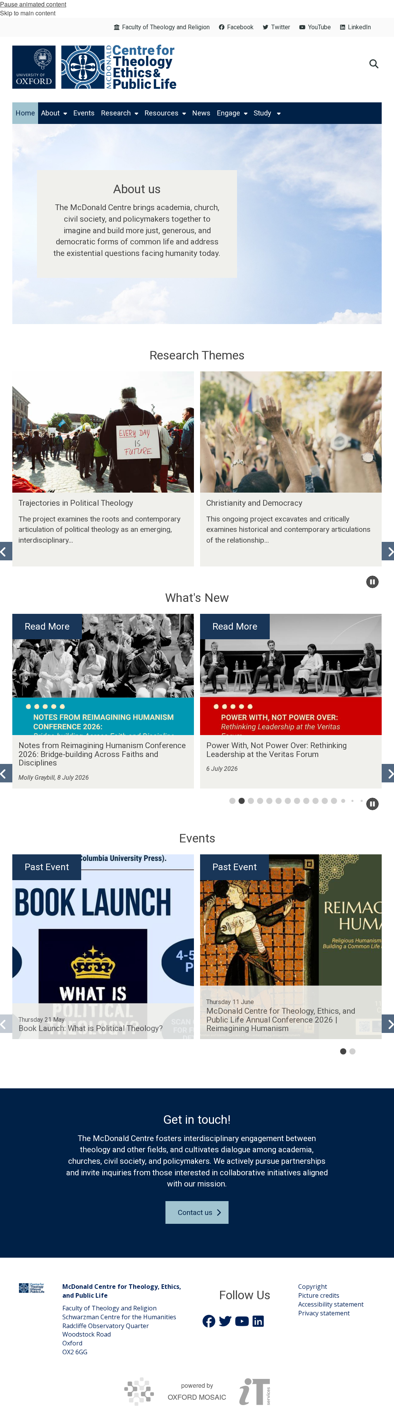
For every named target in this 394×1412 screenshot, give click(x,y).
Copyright (312, 1286)
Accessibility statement (331, 1304)
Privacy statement (324, 1313)
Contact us (195, 1212)
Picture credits (318, 1295)
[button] (374, 63)
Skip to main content (27, 12)
